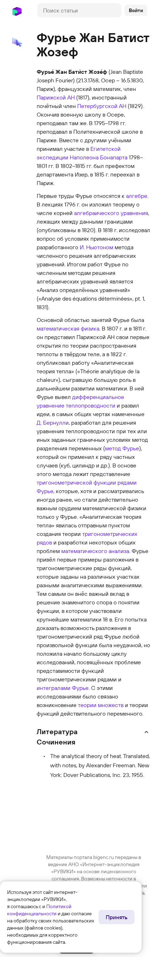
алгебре (136, 195)
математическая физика (68, 328)
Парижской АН (56, 97)
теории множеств (100, 704)
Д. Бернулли (53, 422)
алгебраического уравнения (111, 212)
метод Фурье (122, 448)
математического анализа (95, 550)
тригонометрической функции (76, 482)
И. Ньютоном (96, 247)
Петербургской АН (101, 105)
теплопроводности (90, 405)
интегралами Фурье (63, 687)
